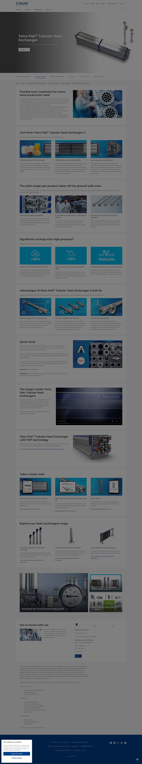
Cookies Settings (17, 758)
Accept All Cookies (17, 753)
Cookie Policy (17, 750)
